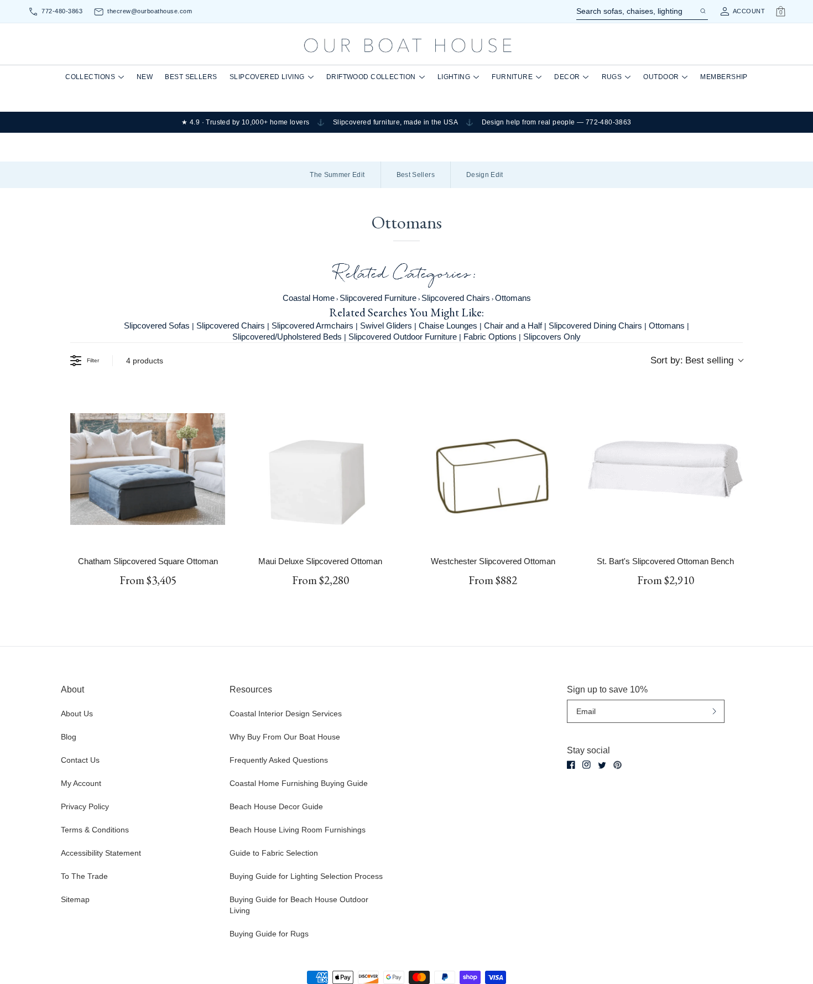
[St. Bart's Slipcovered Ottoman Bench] (665, 469)
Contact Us (80, 760)
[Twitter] (602, 765)
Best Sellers (191, 77)
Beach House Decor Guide (276, 806)
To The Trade (84, 876)
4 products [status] (144, 360)
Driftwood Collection (371, 77)
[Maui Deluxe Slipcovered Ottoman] (320, 469)
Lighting (454, 77)
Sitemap (75, 899)
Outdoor (661, 77)
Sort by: (691, 360)
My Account (81, 783)
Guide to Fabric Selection (274, 852)
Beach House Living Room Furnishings (298, 829)
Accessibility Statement (101, 852)
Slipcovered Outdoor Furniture (402, 336)
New (145, 77)
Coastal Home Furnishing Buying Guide (299, 783)
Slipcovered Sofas (157, 325)
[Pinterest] (617, 765)
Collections (90, 77)
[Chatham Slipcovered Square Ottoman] (147, 469)
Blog (68, 736)
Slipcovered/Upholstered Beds (287, 336)
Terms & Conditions (95, 829)
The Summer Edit (337, 175)
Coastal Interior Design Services (286, 713)
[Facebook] (571, 765)
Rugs (612, 77)
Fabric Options (490, 336)
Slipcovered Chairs (455, 298)
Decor (567, 77)
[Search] (702, 11)
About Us (77, 713)
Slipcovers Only (552, 336)
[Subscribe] (714, 711)
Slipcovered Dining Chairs (595, 325)
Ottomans (513, 298)
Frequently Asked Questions (279, 760)
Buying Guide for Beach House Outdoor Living (299, 905)
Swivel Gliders (386, 325)
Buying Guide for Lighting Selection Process (306, 876)
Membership (723, 77)
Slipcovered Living (267, 77)
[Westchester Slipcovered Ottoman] (492, 469)
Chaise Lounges (448, 325)
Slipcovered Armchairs (312, 325)
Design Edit (484, 175)
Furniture (512, 77)
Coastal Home (309, 298)
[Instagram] (586, 765)
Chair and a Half (513, 325)
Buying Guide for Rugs (269, 933)
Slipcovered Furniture (378, 298)
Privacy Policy (85, 806)
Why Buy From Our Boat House (285, 736)
